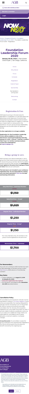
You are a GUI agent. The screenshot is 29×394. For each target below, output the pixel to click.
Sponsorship (14, 87)
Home (2, 38)
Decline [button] (17, 391)
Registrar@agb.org (7, 144)
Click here (19, 173)
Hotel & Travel (14, 84)
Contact (14, 99)
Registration (14, 80)
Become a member (8, 11)
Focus (14, 73)
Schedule (14, 77)
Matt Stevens (3, 270)
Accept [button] (11, 391)
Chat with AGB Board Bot (11, 7)
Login (4, 15)
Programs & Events (10, 38)
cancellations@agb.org (19, 301)
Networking (14, 96)
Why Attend (14, 70)
